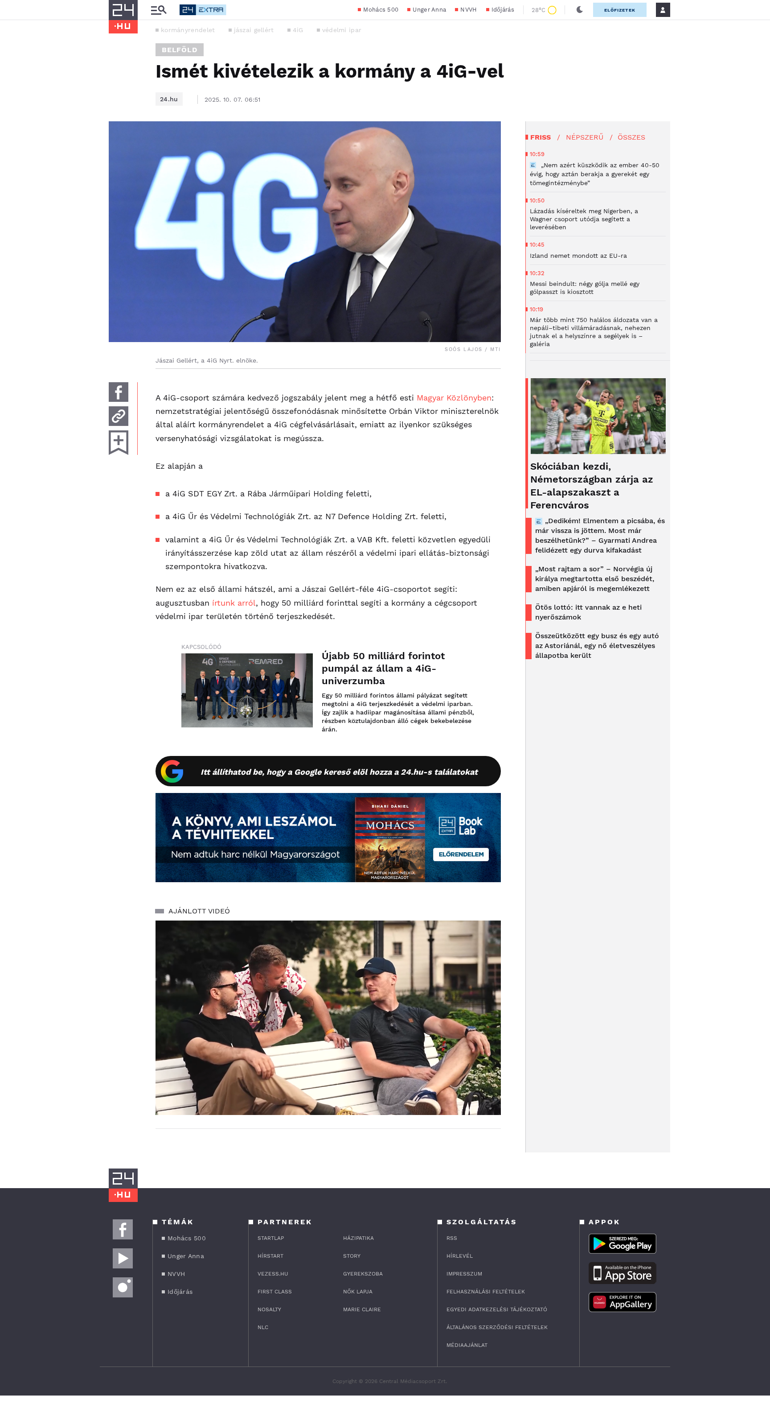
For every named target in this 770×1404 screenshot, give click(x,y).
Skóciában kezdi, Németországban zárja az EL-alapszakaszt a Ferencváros (591, 486)
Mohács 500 (380, 9)
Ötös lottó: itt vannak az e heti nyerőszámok (588, 612)
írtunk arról (234, 602)
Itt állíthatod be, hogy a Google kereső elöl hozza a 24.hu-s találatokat (339, 771)
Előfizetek (619, 10)
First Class (275, 1291)
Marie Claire (362, 1309)
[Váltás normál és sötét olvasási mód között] (579, 9)
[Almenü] (159, 10)
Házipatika (358, 1238)
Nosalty (269, 1309)
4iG (298, 29)
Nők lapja (358, 1291)
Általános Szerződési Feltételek (497, 1327)
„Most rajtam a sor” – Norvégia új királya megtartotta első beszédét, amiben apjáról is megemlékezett (594, 579)
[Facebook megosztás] (118, 392)
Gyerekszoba (363, 1274)
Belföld (179, 49)
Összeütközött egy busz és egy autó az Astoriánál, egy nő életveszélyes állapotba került (597, 646)
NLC (263, 1327)
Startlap (271, 1238)
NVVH (468, 9)
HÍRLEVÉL (459, 1256)
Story (351, 1256)
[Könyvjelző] (118, 442)
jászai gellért (254, 29)
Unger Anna (429, 9)
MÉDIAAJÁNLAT (466, 1345)
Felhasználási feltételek (485, 1291)
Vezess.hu (273, 1274)
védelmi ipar (342, 29)
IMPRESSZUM (464, 1274)
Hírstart (270, 1256)
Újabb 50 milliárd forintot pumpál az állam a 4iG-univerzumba (383, 668)
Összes (631, 137)
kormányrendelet (188, 29)
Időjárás (502, 9)
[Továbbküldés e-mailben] (118, 416)
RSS (451, 1238)
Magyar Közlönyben (454, 397)
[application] (328, 1018)
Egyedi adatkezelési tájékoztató (496, 1309)
